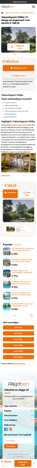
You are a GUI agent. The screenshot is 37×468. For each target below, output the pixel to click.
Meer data (28, 193)
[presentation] (5, 315)
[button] (15, 54)
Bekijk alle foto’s (20, 47)
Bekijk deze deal (19, 68)
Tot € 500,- (18, 333)
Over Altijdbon (10, 420)
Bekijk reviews (19, 76)
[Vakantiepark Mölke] (18, 163)
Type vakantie (10, 406)
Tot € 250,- (18, 327)
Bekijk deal (11, 192)
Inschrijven (11, 446)
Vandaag (17, 244)
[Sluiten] (34, 463)
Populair (8, 411)
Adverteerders (10, 415)
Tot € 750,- (18, 339)
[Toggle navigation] (33, 6)
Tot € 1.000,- (18, 345)
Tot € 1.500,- (18, 351)
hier (8, 84)
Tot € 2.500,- (18, 357)
